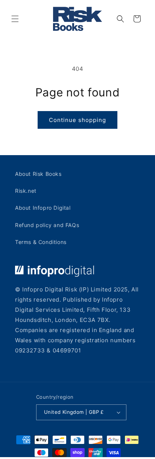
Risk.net (25, 191)
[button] (15, 19)
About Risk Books (38, 174)
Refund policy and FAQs (47, 225)
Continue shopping (77, 120)
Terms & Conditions (41, 242)
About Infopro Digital (43, 207)
